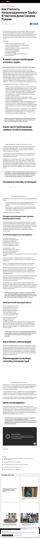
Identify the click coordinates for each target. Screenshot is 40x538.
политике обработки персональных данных (14, 533)
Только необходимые (17, 535)
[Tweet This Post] (33, 24)
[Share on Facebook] (31, 24)
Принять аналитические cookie (7, 535)
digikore (4, 492)
